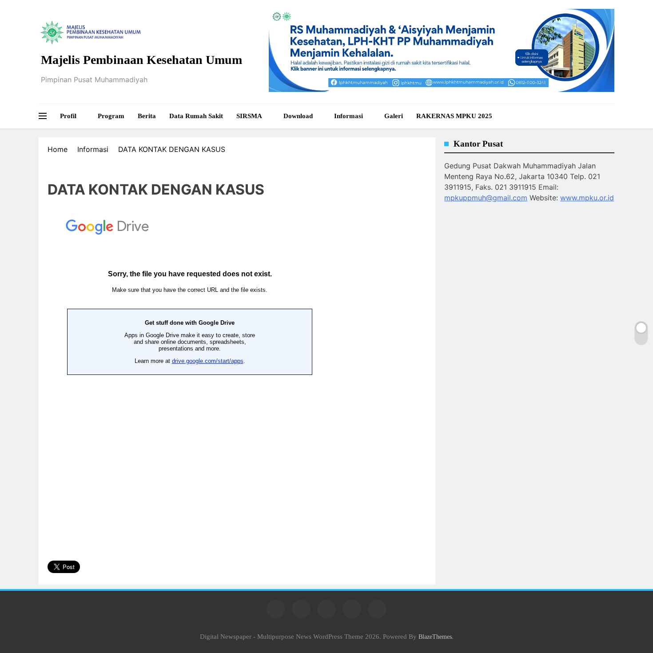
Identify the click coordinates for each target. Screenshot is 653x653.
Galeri (393, 115)
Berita (147, 115)
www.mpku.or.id (587, 197)
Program (111, 115)
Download (298, 115)
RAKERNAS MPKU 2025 (454, 115)
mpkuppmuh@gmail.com (485, 197)
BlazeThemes (435, 636)
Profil (68, 115)
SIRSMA (249, 115)
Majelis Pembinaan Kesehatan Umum (141, 60)
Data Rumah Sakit (196, 115)
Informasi (348, 115)
